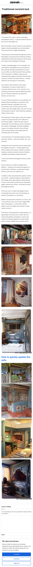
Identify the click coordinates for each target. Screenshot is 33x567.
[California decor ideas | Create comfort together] (16, 2)
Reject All (16, 563)
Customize (16, 559)
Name (3, 534)
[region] (16, 552)
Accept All (16, 554)
